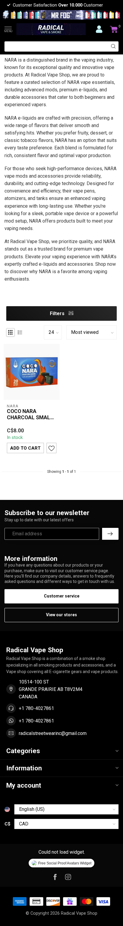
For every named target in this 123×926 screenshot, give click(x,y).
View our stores (61, 614)
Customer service (61, 596)
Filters (58, 313)
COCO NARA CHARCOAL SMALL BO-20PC (30, 414)
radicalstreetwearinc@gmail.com (53, 733)
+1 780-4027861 (36, 708)
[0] (114, 29)
